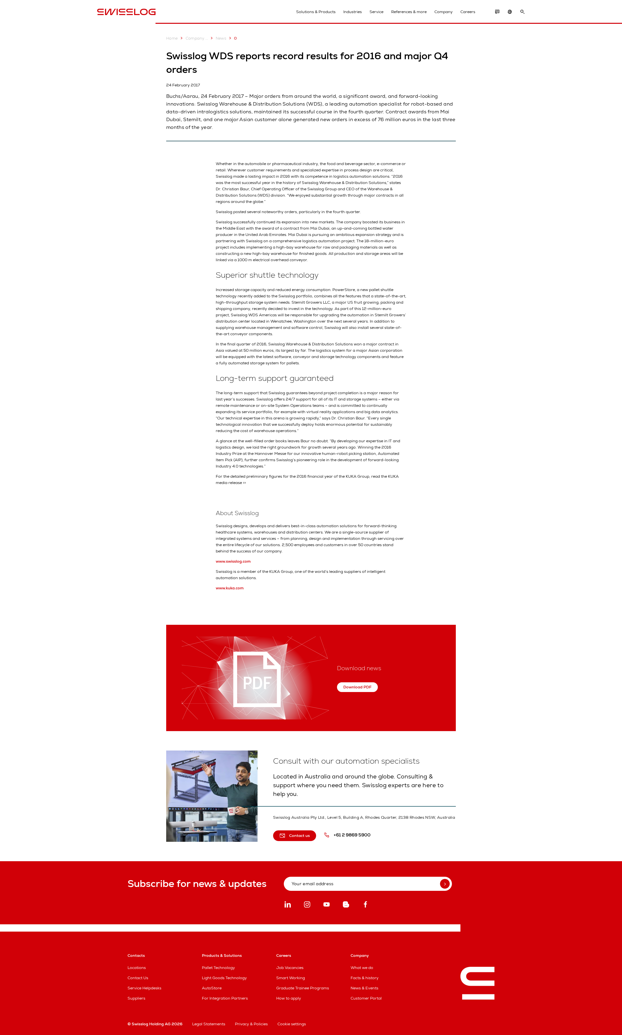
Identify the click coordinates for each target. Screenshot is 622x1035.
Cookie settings (291, 1024)
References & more (409, 11)
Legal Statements (208, 1024)
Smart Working (290, 977)
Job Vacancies (289, 967)
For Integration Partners (225, 998)
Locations (137, 967)
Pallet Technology (218, 967)
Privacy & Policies (251, 1024)
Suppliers (136, 998)
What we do (362, 967)
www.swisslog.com (233, 561)
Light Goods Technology (224, 977)
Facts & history (365, 977)
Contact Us (138, 977)
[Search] (522, 12)
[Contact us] (497, 12)
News (221, 38)
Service (376, 11)
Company (443, 11)
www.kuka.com (230, 588)
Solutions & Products (316, 11)
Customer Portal (366, 998)
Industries (352, 11)
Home (172, 38)
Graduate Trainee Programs (302, 988)
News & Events (364, 988)
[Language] (509, 12)
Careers (467, 11)
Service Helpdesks (144, 988)
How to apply (288, 998)
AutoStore (212, 988)
